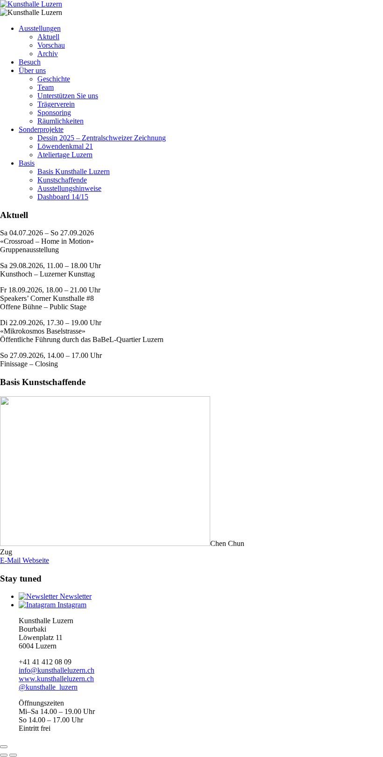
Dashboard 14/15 (62, 197)
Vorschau (51, 45)
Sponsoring (54, 112)
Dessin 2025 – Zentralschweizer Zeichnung (101, 138)
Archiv (47, 54)
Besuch (30, 62)
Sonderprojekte (41, 129)
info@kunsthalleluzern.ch (56, 670)
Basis (27, 163)
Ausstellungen (40, 28)
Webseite (35, 560)
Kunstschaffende (62, 180)
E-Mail (10, 560)
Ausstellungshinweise (69, 188)
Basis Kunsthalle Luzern (73, 171)
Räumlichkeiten (60, 121)
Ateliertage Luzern (64, 155)
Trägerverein (56, 104)
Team (45, 87)
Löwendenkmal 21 (65, 146)
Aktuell (48, 37)
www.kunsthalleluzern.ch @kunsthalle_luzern (56, 683)
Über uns (32, 70)
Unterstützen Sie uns (67, 96)
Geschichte (53, 79)
